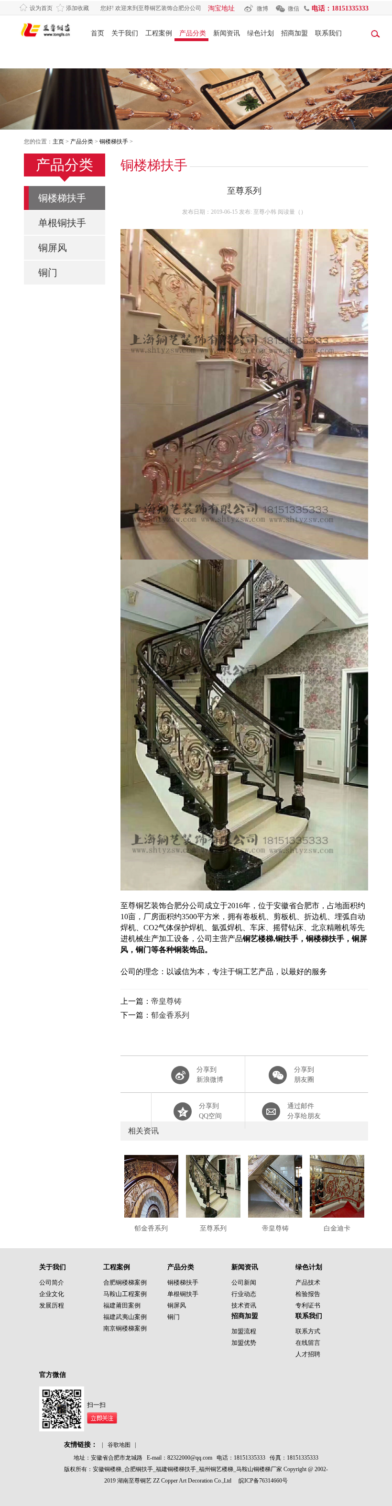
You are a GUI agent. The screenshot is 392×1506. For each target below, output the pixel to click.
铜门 (47, 272)
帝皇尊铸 (166, 1001)
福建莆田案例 (122, 1305)
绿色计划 (260, 33)
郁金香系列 (170, 1015)
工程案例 (158, 33)
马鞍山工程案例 (125, 1293)
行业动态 (243, 1293)
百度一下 (104, 1491)
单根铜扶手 (62, 223)
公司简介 (51, 1282)
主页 (58, 141)
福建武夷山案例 (125, 1316)
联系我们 (328, 33)
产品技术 (307, 1282)
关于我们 (124, 33)
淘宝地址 (221, 8)
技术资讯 (243, 1305)
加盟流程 (243, 1331)
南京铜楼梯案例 (125, 1328)
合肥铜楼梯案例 (125, 1282)
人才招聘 (307, 1354)
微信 (293, 8)
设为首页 (41, 8)
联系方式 (307, 1331)
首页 (97, 33)
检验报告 (307, 1293)
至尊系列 (213, 1228)
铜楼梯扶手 (113, 141)
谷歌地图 (119, 1444)
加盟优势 (243, 1342)
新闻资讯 (226, 33)
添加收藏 (77, 8)
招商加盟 (294, 33)
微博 (262, 8)
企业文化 (51, 1293)
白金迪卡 (337, 1228)
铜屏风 (52, 247)
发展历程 (51, 1305)
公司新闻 (243, 1282)
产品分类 (192, 33)
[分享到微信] (291, 1077)
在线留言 (307, 1342)
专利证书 (307, 1305)
